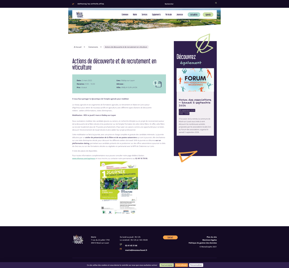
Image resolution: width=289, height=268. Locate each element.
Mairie (135, 14)
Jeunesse (179, 14)
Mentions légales (209, 240)
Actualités (193, 14)
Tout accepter (167, 265)
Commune (125, 14)
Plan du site (212, 237)
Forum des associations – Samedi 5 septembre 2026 (195, 102)
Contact (170, 237)
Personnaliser (196, 265)
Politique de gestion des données (203, 243)
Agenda (208, 14)
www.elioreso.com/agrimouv (83, 158)
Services (144, 14)
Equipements (156, 14)
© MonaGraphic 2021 (208, 247)
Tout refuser (181, 265)
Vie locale (168, 14)
